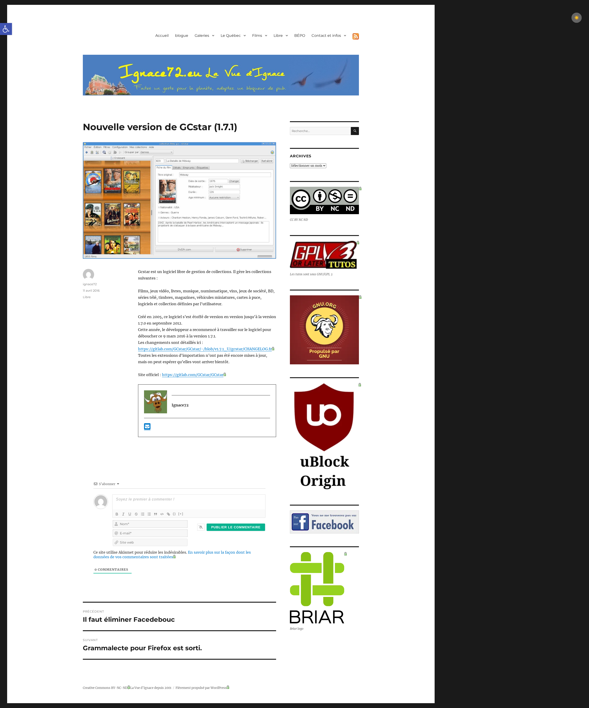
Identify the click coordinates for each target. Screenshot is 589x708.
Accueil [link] (162, 35)
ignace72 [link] (90, 284)
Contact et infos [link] (326, 35)
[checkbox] (577, 18)
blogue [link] (181, 35)
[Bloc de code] (162, 514)
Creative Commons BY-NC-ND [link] (105, 688)
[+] (180, 513)
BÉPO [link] (299, 35)
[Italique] (123, 514)
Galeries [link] (202, 35)
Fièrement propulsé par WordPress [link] (201, 688)
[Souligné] (130, 514)
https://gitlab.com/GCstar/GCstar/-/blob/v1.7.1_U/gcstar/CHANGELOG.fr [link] (205, 349)
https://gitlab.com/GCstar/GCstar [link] (192, 374)
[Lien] (168, 514)
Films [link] (257, 35)
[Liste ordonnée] (142, 514)
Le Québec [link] (231, 35)
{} (174, 513)
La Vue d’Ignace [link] (141, 688)
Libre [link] (278, 35)
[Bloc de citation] (155, 514)
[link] (6, 29)
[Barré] (136, 514)
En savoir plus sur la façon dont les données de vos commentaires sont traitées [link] (172, 554)
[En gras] (117, 514)
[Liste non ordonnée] (149, 514)
